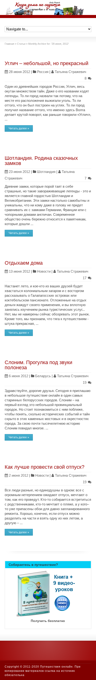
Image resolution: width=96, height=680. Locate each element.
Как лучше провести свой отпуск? (44, 467)
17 (85, 278)
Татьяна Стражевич (70, 72)
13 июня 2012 (19, 271)
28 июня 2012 (19, 72)
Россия (42, 72)
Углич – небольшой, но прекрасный (46, 63)
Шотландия (46, 172)
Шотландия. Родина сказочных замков (41, 160)
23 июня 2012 (19, 172)
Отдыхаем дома (24, 263)
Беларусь (43, 376)
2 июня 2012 (18, 475)
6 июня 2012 (18, 376)
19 (85, 382)
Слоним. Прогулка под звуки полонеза (38, 364)
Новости (44, 271)
